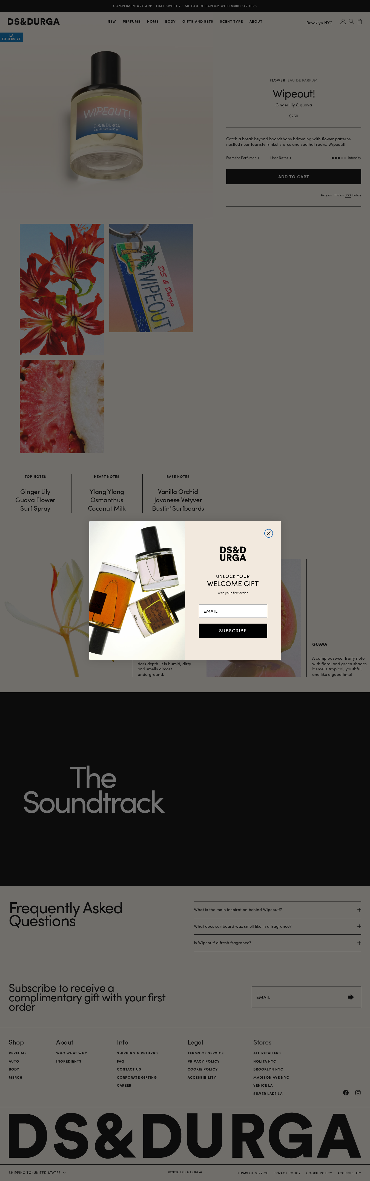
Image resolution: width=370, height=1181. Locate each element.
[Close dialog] (269, 533)
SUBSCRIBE (233, 630)
